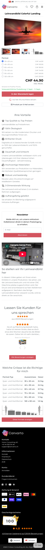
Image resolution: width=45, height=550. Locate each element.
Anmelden (6, 470)
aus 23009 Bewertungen (22, 319)
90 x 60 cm (8, 73)
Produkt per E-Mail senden (23, 105)
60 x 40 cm (8, 67)
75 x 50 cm (8, 70)
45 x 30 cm (8, 64)
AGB (3, 462)
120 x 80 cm (8, 76)
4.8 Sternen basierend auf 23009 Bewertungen (22, 534)
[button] (6, 51)
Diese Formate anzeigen (22, 419)
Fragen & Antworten (9, 479)
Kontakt (5, 454)
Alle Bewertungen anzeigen (22, 357)
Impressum (6, 457)
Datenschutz (6, 459)
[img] (22, 316)
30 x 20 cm (8, 61)
